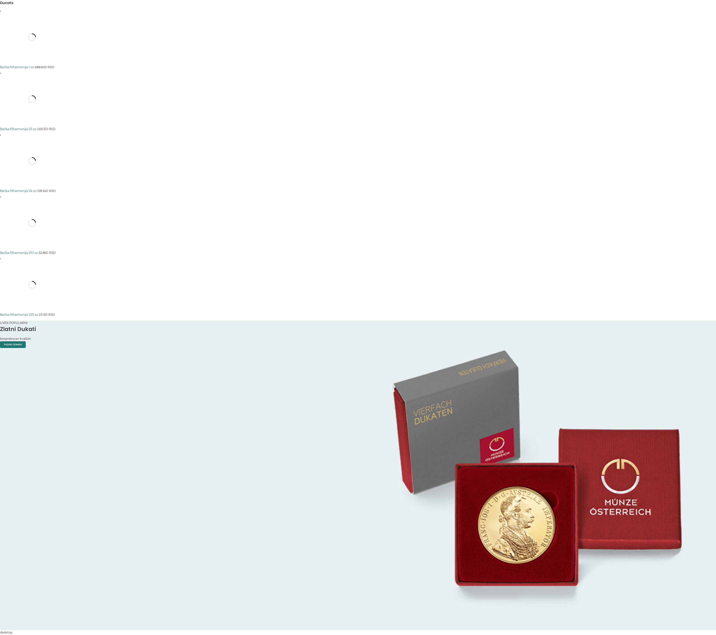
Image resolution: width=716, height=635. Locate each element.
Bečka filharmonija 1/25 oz (19, 314)
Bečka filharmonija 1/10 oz (19, 253)
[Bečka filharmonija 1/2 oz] (32, 73)
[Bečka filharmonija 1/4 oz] (32, 135)
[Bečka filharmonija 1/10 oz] (32, 197)
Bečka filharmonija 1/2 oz (18, 129)
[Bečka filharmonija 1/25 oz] (32, 259)
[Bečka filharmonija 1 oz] (32, 11)
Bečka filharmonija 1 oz (17, 67)
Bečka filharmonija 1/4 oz (18, 191)
